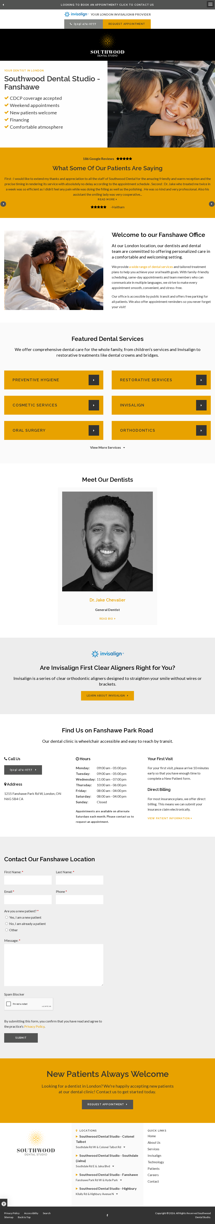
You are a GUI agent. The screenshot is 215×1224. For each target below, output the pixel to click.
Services (153, 1149)
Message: (12, 940)
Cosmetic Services (35, 405)
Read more (106, 199)
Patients (154, 1168)
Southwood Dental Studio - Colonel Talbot (105, 1141)
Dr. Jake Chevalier (107, 600)
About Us (154, 1142)
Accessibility (31, 1213)
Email (9, 891)
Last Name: (65, 872)
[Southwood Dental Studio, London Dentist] (36, 1142)
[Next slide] (212, 204)
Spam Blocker (14, 994)
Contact (153, 1181)
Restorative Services (146, 380)
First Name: (13, 872)
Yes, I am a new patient (25, 917)
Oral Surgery (29, 430)
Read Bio (106, 618)
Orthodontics (137, 430)
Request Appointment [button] (127, 23)
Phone (61, 891)
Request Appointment (106, 1104)
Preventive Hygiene (36, 380)
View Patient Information (169, 818)
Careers (153, 1175)
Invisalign (132, 405)
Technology (156, 1162)
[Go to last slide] (3, 5)
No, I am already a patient (27, 924)
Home (152, 1136)
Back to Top (24, 1217)
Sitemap (8, 1217)
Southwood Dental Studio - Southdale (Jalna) (107, 1160)
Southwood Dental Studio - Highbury (106, 1191)
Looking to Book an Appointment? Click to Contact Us (107, 4)
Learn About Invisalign (106, 695)
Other (13, 930)
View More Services (105, 447)
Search (47, 1213)
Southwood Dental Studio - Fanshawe (107, 1177)
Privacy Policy (34, 1026)
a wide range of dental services (151, 267)
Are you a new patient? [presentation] (21, 911)
